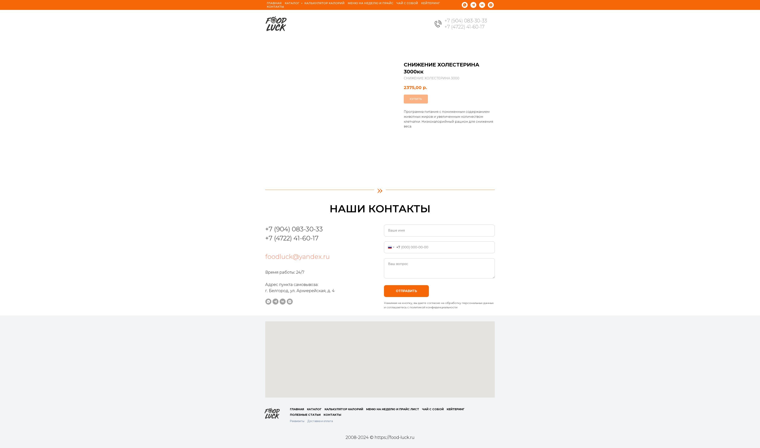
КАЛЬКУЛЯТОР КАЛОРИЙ (344, 409)
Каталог (292, 3)
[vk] (482, 5)
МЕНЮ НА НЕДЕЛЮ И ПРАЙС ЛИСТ (392, 409)
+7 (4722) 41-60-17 (464, 27)
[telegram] (473, 5)
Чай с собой (407, 3)
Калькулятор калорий (324, 3)
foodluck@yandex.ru (297, 256)
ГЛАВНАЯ (297, 409)
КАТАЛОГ (314, 409)
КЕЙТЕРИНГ (456, 409)
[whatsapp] (465, 5)
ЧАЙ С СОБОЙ (433, 409)
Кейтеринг (430, 3)
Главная (274, 3)
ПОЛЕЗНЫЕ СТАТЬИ (305, 415)
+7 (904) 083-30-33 (466, 21)
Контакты (275, 7)
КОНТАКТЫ (332, 415)
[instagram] (491, 5)
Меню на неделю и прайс (370, 3)
